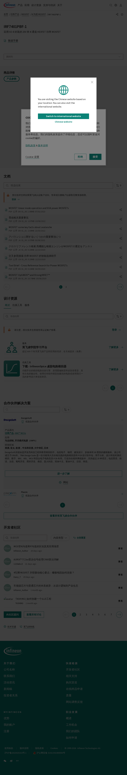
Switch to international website (63, 116)
